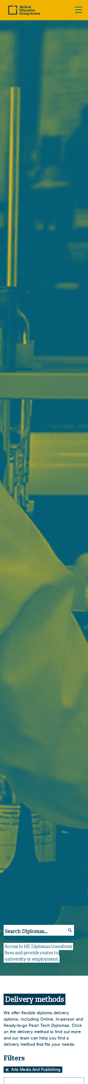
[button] (7, 1069)
